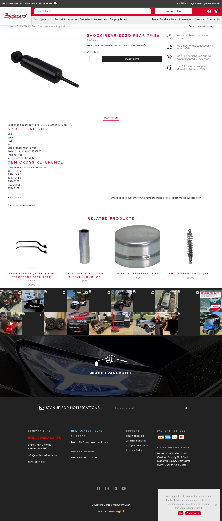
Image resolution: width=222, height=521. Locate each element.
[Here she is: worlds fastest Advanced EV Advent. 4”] (33, 323)
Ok (180, 513)
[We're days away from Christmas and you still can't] (211, 301)
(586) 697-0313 (37, 462)
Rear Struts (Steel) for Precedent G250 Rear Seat (31, 277)
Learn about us (135, 436)
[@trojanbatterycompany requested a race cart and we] (11, 301)
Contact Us (213, 19)
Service (199, 19)
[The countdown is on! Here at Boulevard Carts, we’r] (166, 323)
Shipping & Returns (137, 445)
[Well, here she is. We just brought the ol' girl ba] (144, 323)
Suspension (62, 26)
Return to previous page (201, 26)
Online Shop (23, 26)
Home (11, 26)
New (174, 19)
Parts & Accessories (42, 26)
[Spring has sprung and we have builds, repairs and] (144, 301)
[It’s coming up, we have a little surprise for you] (33, 301)
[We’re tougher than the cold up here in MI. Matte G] (55, 301)
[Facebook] (98, 488)
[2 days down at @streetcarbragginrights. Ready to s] (100, 301)
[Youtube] (123, 488)
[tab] (111, 118)
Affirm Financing (136, 440)
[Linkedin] (115, 488)
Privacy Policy (134, 450)
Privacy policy (193, 513)
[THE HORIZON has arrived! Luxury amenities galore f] (211, 323)
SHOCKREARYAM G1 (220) (190, 273)
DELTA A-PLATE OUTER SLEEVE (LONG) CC (84, 275)
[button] (209, 11)
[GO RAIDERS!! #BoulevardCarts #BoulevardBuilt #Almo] (189, 323)
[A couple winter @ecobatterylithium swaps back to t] (166, 301)
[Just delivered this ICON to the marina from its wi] (122, 301)
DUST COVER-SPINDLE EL (137, 273)
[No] (215, 504)
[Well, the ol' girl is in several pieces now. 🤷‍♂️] (100, 323)
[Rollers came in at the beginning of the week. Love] (55, 323)
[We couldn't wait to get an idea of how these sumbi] (122, 323)
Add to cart (133, 59)
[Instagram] (107, 488)
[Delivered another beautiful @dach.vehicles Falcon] (78, 301)
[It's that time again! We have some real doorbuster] (78, 323)
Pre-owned (185, 19)
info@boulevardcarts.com (43, 455)
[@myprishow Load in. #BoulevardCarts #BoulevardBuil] (11, 323)
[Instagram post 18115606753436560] (189, 301)
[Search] (147, 11)
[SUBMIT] (186, 408)
